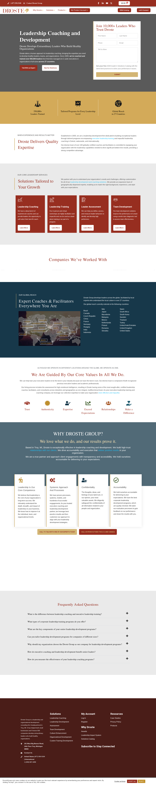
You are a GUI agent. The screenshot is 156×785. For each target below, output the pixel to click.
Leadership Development (59, 722)
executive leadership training (103, 138)
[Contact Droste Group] (24, 3)
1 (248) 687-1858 (30, 762)
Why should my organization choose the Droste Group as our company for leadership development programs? (75, 644)
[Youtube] (107, 3)
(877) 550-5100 (39, 756)
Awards (84, 731)
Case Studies (115, 718)
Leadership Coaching (58, 718)
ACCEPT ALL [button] (132, 781)
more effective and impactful (108, 393)
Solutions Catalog (88, 739)
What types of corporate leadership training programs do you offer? (57, 621)
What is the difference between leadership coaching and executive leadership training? (65, 614)
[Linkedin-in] (103, 3)
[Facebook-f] (98, 3)
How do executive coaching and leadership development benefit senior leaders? (61, 651)
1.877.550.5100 (16, 3)
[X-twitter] (111, 3)
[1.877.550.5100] (8, 3)
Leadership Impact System (91, 735)
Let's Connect (144, 10)
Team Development (57, 729)
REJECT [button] (141, 781)
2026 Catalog (124, 10)
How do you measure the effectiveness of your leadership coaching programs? (61, 659)
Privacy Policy (115, 722)
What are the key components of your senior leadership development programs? (62, 629)
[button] (78, 614)
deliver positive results (108, 450)
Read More (149, 781)
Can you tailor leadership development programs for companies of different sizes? (63, 636)
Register (84, 722)
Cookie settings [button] (119, 781)
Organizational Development (60, 737)
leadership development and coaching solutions (88, 182)
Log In (83, 718)
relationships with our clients (43, 450)
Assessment (54, 726)
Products (113, 726)
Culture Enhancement (58, 733)
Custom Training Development (61, 741)
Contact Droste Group (34, 3)
